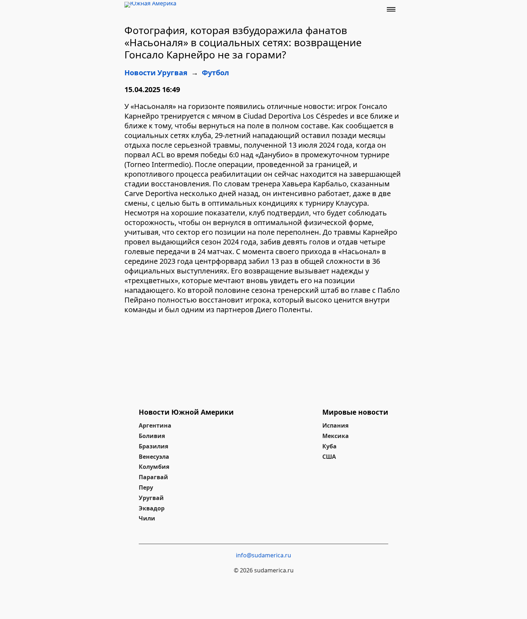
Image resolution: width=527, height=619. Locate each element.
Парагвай (153, 477)
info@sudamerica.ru (263, 555)
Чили (147, 518)
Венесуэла (154, 457)
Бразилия (153, 446)
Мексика (335, 436)
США (329, 457)
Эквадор (152, 508)
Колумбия (154, 467)
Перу (146, 487)
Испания (335, 425)
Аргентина (155, 425)
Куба (329, 446)
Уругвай (151, 498)
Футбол (215, 72)
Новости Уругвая (155, 72)
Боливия (152, 436)
